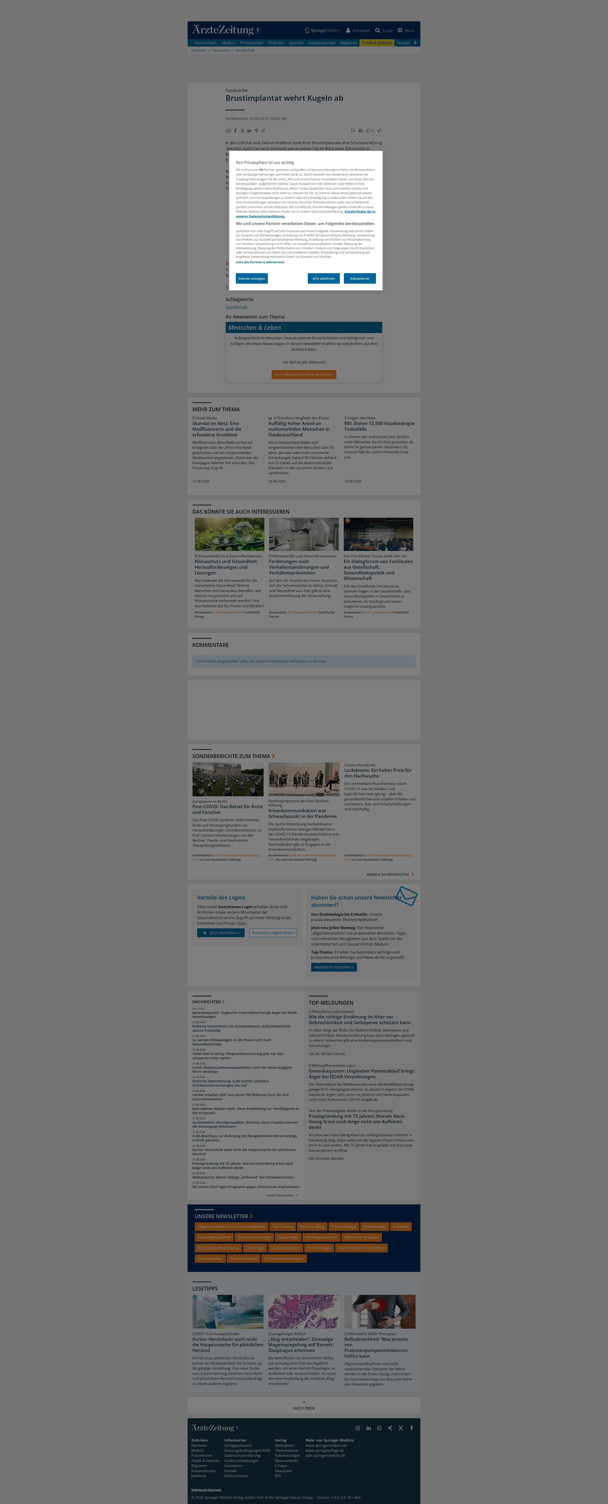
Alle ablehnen (324, 278)
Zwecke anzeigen (251, 278)
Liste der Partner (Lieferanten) (260, 262)
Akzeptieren (360, 278)
